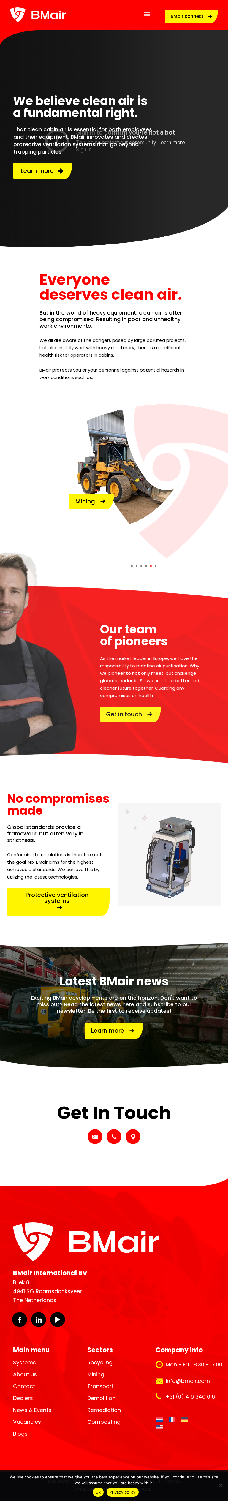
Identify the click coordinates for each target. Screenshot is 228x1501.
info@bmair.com (188, 1381)
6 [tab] (155, 566)
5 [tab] (150, 566)
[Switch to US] (159, 1427)
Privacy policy (123, 1492)
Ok (98, 1492)
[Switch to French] (172, 1419)
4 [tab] (146, 566)
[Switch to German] (184, 1419)
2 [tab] (136, 566)
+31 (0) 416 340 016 (190, 1396)
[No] (221, 1485)
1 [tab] (131, 566)
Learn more (39, 171)
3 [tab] (141, 566)
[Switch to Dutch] (159, 1419)
